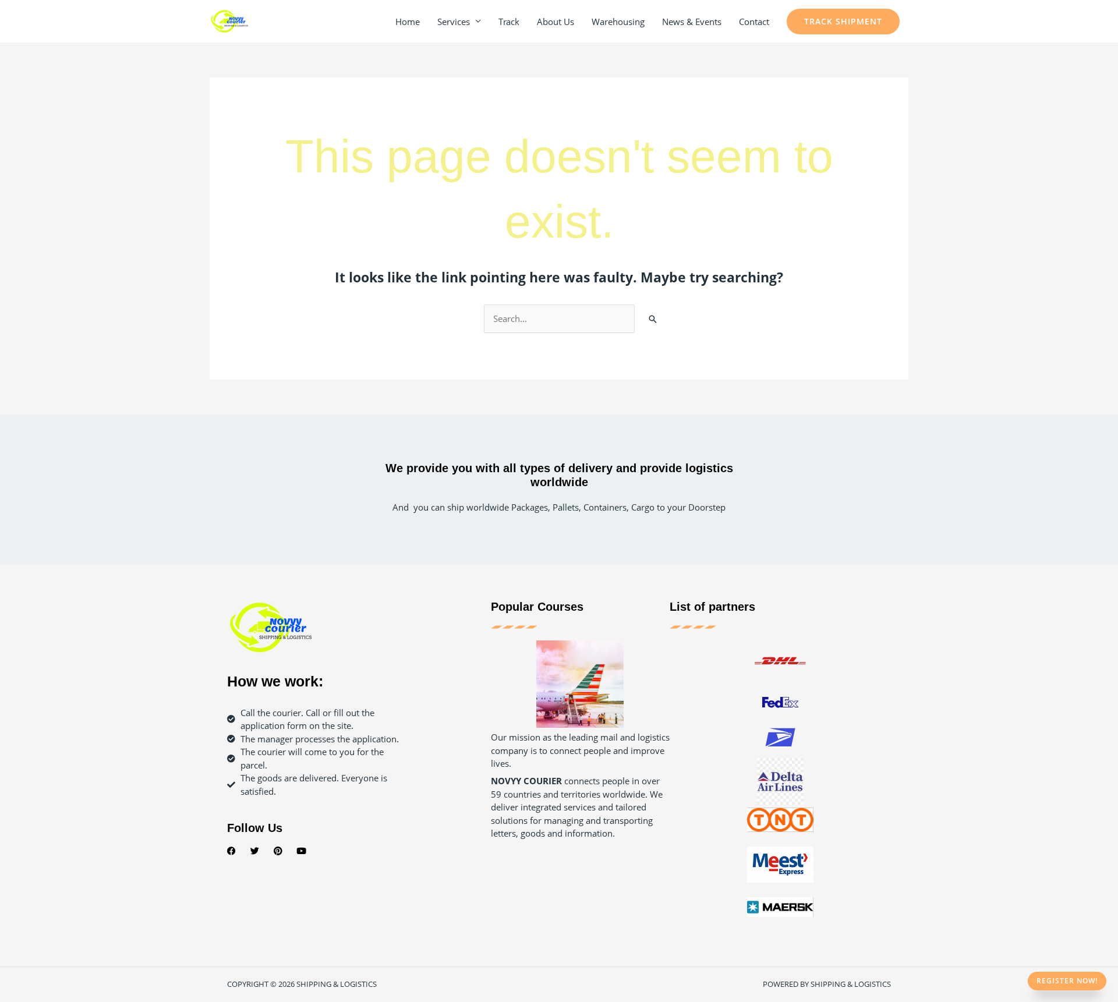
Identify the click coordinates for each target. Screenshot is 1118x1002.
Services (453, 21)
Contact (754, 21)
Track (508, 21)
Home (407, 21)
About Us (555, 21)
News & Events (691, 21)
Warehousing (618, 21)
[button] (843, 21)
